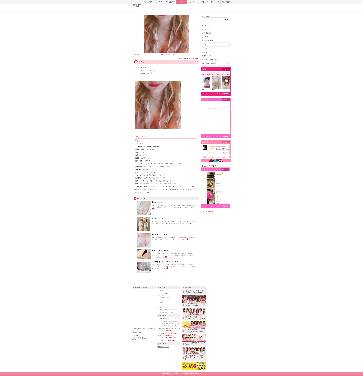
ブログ (204, 44)
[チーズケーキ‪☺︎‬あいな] (166, 257)
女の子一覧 (205, 37)
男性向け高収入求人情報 (209, 63)
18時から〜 (163, 337)
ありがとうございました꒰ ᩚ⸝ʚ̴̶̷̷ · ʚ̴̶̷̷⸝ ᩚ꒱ (165, 262)
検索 (226, 19)
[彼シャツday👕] (190, 223)
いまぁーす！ (163, 340)
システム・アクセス (207, 52)
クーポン (204, 48)
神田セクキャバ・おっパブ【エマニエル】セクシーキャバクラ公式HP (172, 7)
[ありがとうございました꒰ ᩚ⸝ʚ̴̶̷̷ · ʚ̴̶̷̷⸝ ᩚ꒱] (167, 268)
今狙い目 (162, 333)
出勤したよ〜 (157, 202)
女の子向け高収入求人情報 (209, 59)
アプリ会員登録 (206, 33)
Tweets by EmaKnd (207, 211)
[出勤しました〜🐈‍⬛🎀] (187, 239)
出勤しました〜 (158, 234)
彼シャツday (156, 218)
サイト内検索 (205, 16)
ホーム (204, 29)
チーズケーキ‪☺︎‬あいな (160, 250)
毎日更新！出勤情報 (207, 40)
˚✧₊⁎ (162, 335)
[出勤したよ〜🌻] (153, 208)
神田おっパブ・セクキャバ (210, 93)
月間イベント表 (206, 56)
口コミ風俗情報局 (223, 93)
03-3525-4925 (136, 332)
